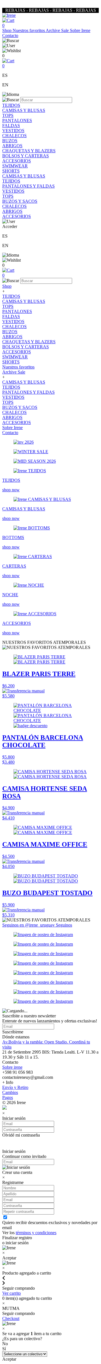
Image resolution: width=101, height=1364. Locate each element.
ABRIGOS (12, 145)
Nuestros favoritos (29, 30)
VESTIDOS (13, 130)
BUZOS (9, 140)
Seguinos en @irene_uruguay (29, 925)
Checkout (10, 1318)
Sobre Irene (80, 30)
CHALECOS (14, 135)
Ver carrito (11, 1293)
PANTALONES (17, 120)
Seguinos (64, 925)
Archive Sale (58, 30)
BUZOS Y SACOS (19, 201)
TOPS (7, 115)
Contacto (10, 35)
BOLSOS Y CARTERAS (25, 155)
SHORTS (11, 171)
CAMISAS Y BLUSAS (23, 110)
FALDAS (11, 125)
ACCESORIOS (16, 160)
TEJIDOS (11, 105)
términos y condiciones (36, 1232)
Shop (7, 30)
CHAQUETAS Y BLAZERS (29, 150)
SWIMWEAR (15, 165)
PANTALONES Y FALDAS (28, 186)
